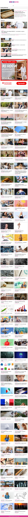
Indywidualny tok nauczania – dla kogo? (7, 215)
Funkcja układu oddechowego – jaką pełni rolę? (20, 355)
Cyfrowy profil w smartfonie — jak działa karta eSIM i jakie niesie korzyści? (7, 166)
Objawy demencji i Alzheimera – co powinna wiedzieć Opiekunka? (6, 45)
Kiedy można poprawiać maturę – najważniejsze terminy (7, 203)
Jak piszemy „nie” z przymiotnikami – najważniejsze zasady (7, 226)
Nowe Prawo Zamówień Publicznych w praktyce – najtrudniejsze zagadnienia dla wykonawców (7, 378)
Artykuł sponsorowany (17, 109)
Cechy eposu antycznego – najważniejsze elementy (7, 296)
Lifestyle (16, 312)
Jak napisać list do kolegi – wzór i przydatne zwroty (7, 438)
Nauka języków (5, 241)
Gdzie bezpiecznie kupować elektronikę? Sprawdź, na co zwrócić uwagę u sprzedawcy (20, 390)
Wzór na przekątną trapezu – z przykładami (20, 237)
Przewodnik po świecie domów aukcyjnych (7, 192)
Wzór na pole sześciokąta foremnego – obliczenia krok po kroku (7, 366)
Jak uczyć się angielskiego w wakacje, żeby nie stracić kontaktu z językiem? (6, 50)
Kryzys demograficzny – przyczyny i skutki (20, 308)
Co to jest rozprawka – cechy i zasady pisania (20, 402)
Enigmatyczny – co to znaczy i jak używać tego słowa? (20, 319)
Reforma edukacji (19, 207)
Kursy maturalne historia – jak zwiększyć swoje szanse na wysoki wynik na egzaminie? (20, 249)
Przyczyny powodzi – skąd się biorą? (7, 414)
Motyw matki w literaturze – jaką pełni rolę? (20, 450)
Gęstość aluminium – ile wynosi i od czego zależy (7, 273)
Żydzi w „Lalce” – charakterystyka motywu (7, 461)
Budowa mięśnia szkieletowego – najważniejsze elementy (20, 226)
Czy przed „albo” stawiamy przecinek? (20, 215)
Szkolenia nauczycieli (20, 430)
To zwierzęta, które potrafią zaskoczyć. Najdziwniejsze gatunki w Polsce (7, 179)
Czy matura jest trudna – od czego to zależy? (20, 203)
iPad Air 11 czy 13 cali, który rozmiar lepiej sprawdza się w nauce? (6, 40)
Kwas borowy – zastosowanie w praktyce (20, 484)
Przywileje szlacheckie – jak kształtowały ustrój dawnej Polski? (7, 14)
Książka (2, 476)
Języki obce (2, 241)
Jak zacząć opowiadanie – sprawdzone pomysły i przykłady (20, 426)
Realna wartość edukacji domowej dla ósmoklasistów (20, 296)
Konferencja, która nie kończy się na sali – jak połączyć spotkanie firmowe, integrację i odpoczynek (20, 342)
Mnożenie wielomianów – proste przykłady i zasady (7, 355)
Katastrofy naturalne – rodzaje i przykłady (20, 438)
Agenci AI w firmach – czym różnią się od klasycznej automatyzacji (7, 249)
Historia (2, 406)
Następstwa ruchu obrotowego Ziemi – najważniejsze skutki (20, 192)
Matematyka (16, 241)
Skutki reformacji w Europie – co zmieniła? (7, 261)
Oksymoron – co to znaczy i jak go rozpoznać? (7, 506)
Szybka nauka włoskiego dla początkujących (7, 390)
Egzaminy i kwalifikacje (6, 133)
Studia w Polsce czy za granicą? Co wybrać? (7, 153)
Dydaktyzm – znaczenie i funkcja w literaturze (20, 472)
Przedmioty (19, 241)
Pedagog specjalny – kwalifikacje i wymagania (7, 450)
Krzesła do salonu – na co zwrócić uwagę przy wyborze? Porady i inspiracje (20, 366)
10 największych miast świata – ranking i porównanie (7, 484)
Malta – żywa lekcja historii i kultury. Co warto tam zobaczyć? (20, 129)
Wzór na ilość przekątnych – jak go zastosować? (20, 261)
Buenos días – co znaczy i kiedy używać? (7, 495)
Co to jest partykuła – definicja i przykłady (7, 342)
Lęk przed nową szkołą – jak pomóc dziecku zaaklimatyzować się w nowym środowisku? (20, 378)
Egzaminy (2, 133)
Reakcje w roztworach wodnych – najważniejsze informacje (20, 330)
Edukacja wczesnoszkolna (18, 158)
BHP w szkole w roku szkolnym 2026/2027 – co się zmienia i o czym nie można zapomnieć (14, 25)
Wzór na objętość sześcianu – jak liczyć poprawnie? (7, 426)
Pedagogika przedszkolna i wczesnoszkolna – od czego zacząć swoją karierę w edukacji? (20, 153)
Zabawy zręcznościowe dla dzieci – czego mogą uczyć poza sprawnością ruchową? (20, 142)
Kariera (22, 158)
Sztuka (5, 465)
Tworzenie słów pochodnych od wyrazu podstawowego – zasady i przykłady (7, 237)
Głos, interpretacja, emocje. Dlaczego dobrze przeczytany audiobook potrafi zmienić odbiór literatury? (6, 55)
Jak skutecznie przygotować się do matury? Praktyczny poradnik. (7, 142)
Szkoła (5, 207)
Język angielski (3, 499)
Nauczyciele (16, 430)
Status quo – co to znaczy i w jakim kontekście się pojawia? (7, 330)
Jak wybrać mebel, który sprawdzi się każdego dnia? (7, 285)
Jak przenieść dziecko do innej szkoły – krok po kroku (20, 285)
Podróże (16, 133)
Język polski (2, 346)
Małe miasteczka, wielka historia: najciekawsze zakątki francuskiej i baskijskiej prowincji (20, 414)
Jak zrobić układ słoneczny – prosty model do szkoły (7, 319)
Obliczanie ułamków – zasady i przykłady (7, 308)
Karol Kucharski (16, 13)
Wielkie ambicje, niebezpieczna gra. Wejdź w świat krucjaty (7, 472)
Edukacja (16, 183)
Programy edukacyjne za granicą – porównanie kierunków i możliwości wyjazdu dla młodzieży (20, 179)
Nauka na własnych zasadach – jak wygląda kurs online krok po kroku (20, 117)
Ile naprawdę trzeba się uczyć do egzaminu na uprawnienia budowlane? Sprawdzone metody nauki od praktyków (7, 129)
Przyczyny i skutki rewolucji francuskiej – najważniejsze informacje (7, 402)
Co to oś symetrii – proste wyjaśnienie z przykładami (20, 273)
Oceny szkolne (3, 207)
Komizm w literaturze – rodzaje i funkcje (20, 461)
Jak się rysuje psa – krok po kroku (20, 495)
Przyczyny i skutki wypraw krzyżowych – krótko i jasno (20, 506)
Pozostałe (2, 30)
